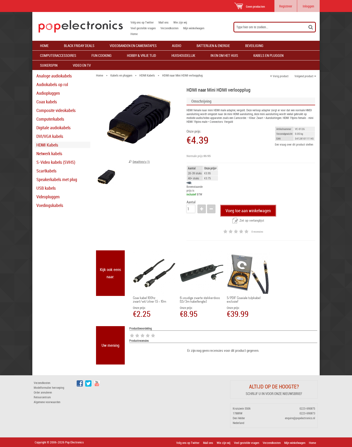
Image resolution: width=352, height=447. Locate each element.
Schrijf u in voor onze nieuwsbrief (274, 393)
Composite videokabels (56, 110)
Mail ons (164, 22)
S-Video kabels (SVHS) (55, 162)
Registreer (285, 6)
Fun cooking (101, 55)
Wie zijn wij (180, 22)
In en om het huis (224, 55)
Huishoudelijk (183, 55)
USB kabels (46, 188)
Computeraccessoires (58, 55)
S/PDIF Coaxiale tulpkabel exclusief (244, 299)
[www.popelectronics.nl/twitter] (88, 385)
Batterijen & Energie (213, 45)
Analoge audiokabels (54, 76)
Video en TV (82, 65)
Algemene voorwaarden (47, 402)
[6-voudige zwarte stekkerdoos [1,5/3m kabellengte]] (201, 273)
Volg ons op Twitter (142, 22)
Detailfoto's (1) (141, 162)
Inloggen (308, 6)
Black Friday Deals (79, 45)
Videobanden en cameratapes (133, 45)
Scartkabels (46, 171)
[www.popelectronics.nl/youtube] (97, 385)
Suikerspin (48, 65)
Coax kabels (46, 102)
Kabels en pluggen (268, 55)
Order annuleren (43, 392)
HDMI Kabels (47, 145)
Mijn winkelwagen (193, 28)
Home (134, 34)
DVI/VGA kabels (49, 136)
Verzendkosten (169, 28)
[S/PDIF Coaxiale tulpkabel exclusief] (248, 273)
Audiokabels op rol (52, 84)
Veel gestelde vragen (143, 28)
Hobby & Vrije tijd (141, 55)
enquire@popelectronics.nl (300, 418)
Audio (176, 45)
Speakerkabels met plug (56, 179)
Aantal (191, 202)
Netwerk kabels (49, 153)
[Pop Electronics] (78, 26)
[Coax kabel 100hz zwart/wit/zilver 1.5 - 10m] (154, 273)
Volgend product (305, 76)
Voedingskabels (49, 205)
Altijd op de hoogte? (274, 386)
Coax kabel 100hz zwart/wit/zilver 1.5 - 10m (149, 299)
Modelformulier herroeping (49, 387)
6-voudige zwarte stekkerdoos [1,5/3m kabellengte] (200, 299)
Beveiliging (254, 45)
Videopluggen (48, 197)
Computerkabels (50, 119)
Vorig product (279, 76)
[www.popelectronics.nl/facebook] (80, 385)
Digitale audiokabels (53, 127)
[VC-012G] (106, 177)
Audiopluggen (48, 93)
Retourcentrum (42, 397)
